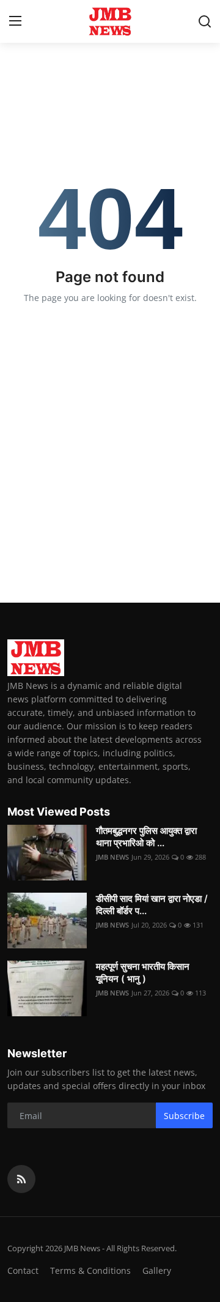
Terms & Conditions (90, 1270)
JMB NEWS (112, 856)
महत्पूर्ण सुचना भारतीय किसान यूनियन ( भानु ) (142, 972)
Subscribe (184, 1116)
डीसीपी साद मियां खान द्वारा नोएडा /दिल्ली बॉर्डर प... (152, 905)
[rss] (21, 1179)
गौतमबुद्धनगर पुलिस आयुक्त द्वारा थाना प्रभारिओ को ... (146, 837)
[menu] (15, 21)
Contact (22, 1270)
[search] (204, 21)
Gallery (156, 1270)
